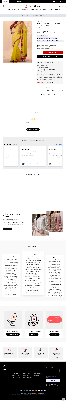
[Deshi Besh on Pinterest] (55, 385)
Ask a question (50, 90)
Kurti (50, 9)
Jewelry (25, 12)
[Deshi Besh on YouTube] (52, 385)
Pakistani (34, 9)
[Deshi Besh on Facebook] (49, 385)
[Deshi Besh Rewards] (34, 320)
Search (13, 369)
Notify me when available (50, 56)
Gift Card (36, 375)
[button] (7, 156)
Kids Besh (36, 369)
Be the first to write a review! (33, 129)
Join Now (34, 334)
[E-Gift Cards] (54, 320)
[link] (33, 164)
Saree (8, 9)
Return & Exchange (27, 377)
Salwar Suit (25, 9)
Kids (36, 12)
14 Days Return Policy (50, 87)
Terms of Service (16, 375)
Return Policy (15, 371)
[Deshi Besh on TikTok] (57, 385)
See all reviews (58, 144)
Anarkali (15, 9)
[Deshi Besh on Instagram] (46, 385)
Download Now (13, 334)
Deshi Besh (40, 21)
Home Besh (37, 371)
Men (31, 12)
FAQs (24, 371)
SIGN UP (52, 380)
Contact (25, 369)
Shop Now (7, 228)
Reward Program (16, 377)
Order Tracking (26, 373)
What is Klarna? (26, 375)
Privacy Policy (15, 373)
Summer (43, 9)
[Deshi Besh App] (13, 320)
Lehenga (57, 9)
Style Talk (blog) (38, 373)
